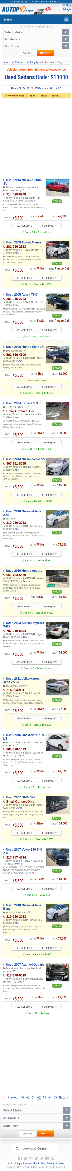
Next (63, 1097)
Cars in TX (31, 336)
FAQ (43, 1163)
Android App (14, 1163)
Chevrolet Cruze (45, 787)
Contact (60, 1163)
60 (27, 1097)
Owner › (31, 200)
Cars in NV (28, 787)
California (27, 393)
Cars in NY (33, 1013)
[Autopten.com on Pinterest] (25, 1158)
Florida (27, 501)
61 (33, 1097)
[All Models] (36, 39)
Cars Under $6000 (42, 284)
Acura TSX (45, 336)
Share (68, 5)
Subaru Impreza (45, 668)
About (36, 1163)
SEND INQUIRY (49, 225)
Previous (12, 1097)
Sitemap (27, 1163)
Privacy (50, 1163)
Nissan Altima (44, 560)
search (45, 53)
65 (55, 1097)
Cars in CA (30, 232)
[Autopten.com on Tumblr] (47, 1158)
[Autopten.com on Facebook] (20, 1158)
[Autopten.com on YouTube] (41, 1158)
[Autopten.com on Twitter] (36, 1158)
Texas (28, 284)
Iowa (27, 954)
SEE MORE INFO (24, 225)
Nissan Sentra (45, 232)
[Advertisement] (36, 136)
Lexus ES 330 (44, 448)
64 (49, 1097)
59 (22, 1097)
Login (68, 9)
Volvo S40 (45, 895)
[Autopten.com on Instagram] (30, 1158)
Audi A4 (45, 1013)
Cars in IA (30, 560)
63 (44, 1097)
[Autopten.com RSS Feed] (52, 1158)
